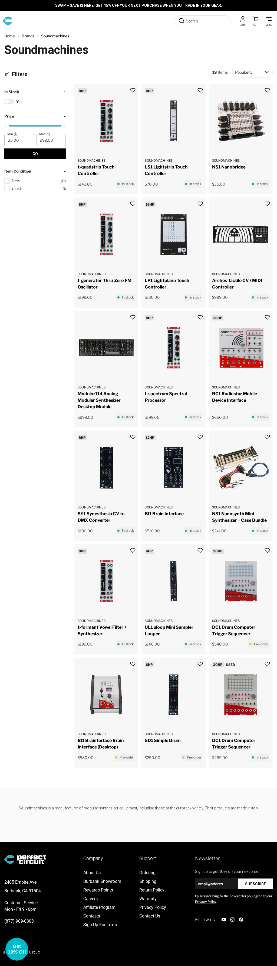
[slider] (7, 126)
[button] (35, 134)
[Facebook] (241, 920)
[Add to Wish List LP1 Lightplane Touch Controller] (200, 204)
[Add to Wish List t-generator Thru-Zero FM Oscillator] (132, 204)
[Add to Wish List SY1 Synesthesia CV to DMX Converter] (132, 437)
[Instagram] (232, 920)
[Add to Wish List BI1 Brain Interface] (200, 437)
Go (35, 154)
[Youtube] (224, 920)
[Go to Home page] (7, 21)
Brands (28, 36)
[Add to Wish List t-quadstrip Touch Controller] (132, 90)
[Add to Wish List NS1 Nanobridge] (267, 90)
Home (9, 36)
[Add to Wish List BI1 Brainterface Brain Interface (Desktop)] (132, 664)
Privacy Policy (205, 902)
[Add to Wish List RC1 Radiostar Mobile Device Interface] (267, 317)
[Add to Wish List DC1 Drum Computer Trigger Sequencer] (267, 551)
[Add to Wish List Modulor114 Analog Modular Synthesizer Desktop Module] (132, 317)
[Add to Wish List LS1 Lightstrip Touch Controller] (200, 90)
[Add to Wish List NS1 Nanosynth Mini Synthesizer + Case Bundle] (267, 437)
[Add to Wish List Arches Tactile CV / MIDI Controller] (267, 204)
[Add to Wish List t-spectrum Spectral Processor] (200, 317)
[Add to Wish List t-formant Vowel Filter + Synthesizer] (132, 551)
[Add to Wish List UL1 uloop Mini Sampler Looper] (200, 551)
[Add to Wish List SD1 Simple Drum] (200, 664)
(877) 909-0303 (19, 921)
